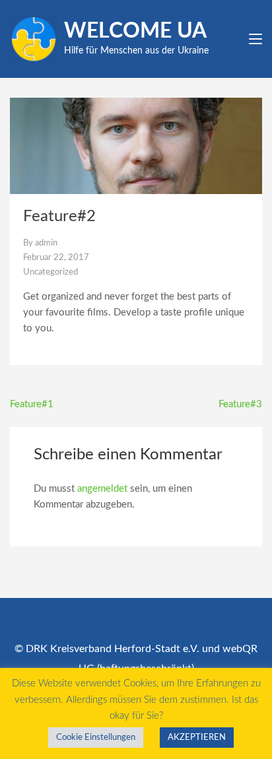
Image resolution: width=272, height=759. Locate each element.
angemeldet (102, 489)
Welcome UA (135, 31)
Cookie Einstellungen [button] (95, 737)
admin (46, 243)
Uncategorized (50, 272)
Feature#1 (31, 404)
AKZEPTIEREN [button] (197, 737)
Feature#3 (240, 404)
